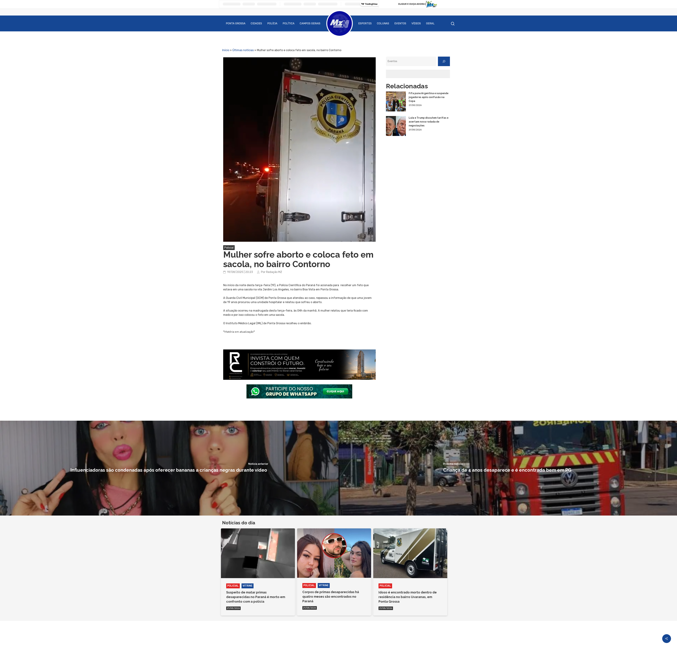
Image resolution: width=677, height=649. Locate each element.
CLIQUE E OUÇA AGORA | (412, 4)
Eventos (400, 23)
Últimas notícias (243, 50)
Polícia (272, 23)
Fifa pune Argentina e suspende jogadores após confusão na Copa (428, 97)
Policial (229, 247)
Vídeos (416, 23)
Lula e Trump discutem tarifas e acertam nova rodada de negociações (428, 121)
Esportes (365, 23)
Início (225, 50)
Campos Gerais (310, 23)
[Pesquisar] (444, 61)
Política (288, 23)
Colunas (383, 23)
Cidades (256, 23)
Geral (430, 23)
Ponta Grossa (235, 23)
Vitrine (247, 585)
